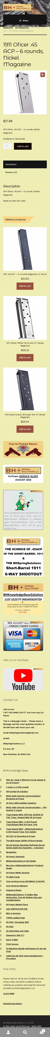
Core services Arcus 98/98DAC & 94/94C (25, 881)
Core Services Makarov (17, 886)
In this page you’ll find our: (16, 1026)
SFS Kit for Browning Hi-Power (20, 836)
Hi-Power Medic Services (17, 873)
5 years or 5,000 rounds (17, 787)
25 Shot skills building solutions (21, 803)
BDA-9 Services (13, 913)
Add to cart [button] (25, 286)
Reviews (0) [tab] (11, 172)
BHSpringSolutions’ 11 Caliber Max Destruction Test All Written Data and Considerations (24, 897)
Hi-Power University (15, 856)
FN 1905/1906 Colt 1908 (17, 931)
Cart (38, 1030)
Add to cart (22, 146)
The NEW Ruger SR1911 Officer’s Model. (24, 841)
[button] (42, 74)
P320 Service (12, 944)
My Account (8, 1032)
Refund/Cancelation (12, 1003)
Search (25, 1032)
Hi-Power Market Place (17, 904)
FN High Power (13, 877)
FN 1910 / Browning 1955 (17, 922)
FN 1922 (9, 926)
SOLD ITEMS (12, 940)
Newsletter (11, 852)
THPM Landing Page (15, 918)
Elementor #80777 (15, 935)
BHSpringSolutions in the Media (21, 861)
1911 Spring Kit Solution (17, 791)
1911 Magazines (22, 27)
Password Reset (13, 890)
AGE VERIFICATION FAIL (17, 909)
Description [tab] (11, 164)
